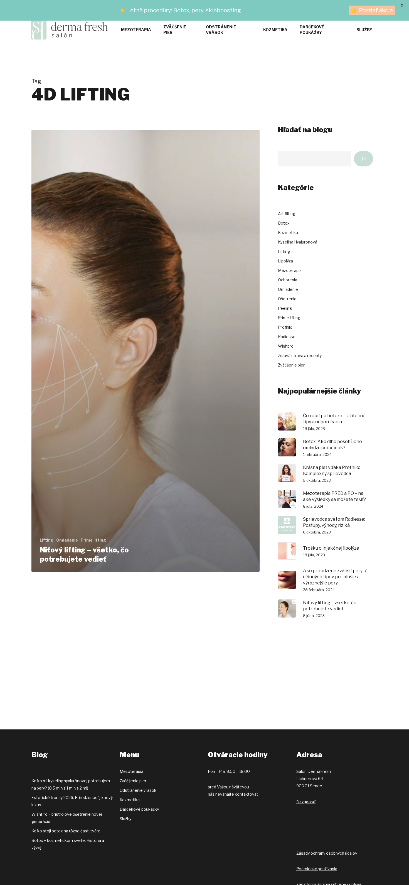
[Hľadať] (363, 158)
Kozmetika (288, 232)
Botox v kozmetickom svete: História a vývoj (67, 844)
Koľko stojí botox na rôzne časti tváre (65, 831)
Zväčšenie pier (291, 365)
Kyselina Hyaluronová (297, 242)
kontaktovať (246, 794)
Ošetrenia (287, 298)
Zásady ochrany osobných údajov (326, 853)
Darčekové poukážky (139, 809)
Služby (125, 818)
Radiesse (286, 336)
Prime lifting (93, 540)
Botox (284, 223)
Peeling (285, 308)
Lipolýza (285, 261)
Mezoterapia (290, 270)
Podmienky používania (316, 868)
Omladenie (67, 540)
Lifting (46, 540)
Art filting (286, 213)
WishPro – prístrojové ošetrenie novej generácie (66, 818)
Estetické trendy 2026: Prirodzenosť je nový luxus (72, 801)
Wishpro (286, 346)
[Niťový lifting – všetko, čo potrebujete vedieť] (145, 351)
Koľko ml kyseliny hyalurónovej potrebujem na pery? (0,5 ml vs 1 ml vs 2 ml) (70, 784)
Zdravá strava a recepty (300, 355)
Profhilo (285, 327)
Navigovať (306, 801)
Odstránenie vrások (138, 790)
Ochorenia (287, 279)
